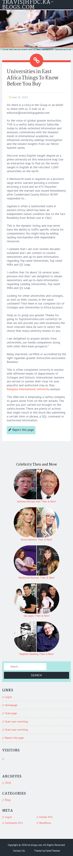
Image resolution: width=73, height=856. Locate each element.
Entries (46, 817)
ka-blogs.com (35, 845)
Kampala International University (28, 389)
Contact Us (19, 850)
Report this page (23, 430)
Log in (8, 697)
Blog (7, 799)
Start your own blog (16, 721)
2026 (8, 782)
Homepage (11, 705)
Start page (11, 713)
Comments (14, 823)
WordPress (45, 823)
